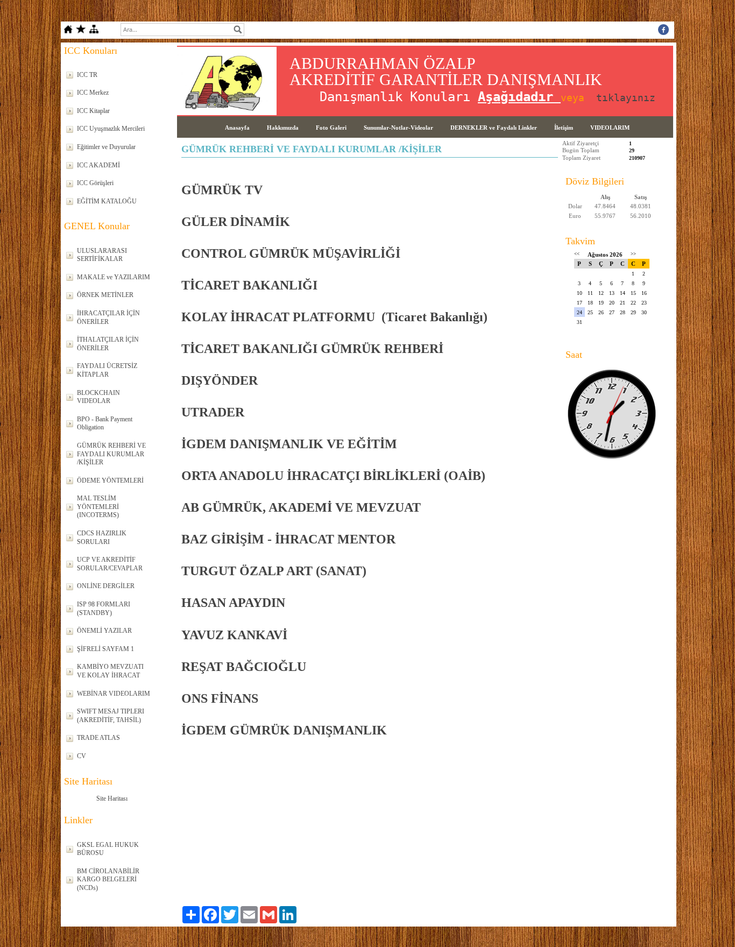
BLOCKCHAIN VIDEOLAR (98, 397)
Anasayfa (237, 127)
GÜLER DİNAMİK (237, 222)
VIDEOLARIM (610, 127)
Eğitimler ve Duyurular (106, 147)
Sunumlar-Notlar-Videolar (398, 127)
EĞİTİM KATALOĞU (107, 201)
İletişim (563, 127)
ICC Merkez (93, 92)
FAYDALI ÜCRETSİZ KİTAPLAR (107, 370)
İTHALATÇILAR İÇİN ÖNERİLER (108, 344)
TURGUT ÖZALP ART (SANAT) (273, 571)
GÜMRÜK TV (222, 190)
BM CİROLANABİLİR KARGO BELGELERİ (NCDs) (108, 879)
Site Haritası (112, 798)
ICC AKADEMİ (98, 165)
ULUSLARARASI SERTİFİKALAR (102, 255)
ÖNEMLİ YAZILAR (104, 630)
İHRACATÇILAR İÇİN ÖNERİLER (108, 317)
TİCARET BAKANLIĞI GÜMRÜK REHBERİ (312, 349)
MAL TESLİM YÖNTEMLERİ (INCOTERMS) (98, 506)
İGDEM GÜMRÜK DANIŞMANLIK (285, 730)
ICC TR (87, 75)
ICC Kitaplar (93, 111)
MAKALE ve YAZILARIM (113, 277)
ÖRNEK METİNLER (105, 295)
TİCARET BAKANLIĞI (249, 285)
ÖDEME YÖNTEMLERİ (110, 480)
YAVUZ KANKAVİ (234, 635)
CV (81, 756)
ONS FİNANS (219, 698)
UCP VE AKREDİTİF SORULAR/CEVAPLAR (110, 564)
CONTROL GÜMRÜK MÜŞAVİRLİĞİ (290, 253)
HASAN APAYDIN (233, 603)
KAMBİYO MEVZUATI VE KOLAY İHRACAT (110, 671)
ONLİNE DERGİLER (106, 586)
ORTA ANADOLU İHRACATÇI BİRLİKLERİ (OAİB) (333, 476)
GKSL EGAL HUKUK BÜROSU (108, 849)
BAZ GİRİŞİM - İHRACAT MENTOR (288, 539)
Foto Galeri (331, 127)
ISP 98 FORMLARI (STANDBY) (103, 608)
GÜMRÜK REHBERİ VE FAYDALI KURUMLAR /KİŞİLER (111, 454)
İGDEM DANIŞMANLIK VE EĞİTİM (289, 444)
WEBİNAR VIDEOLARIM (113, 693)
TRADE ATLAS (98, 737)
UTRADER (212, 412)
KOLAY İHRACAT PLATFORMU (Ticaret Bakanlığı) (334, 317)
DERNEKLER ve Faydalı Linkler (493, 127)
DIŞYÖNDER (219, 380)
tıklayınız (625, 97)
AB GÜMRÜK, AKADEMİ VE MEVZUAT (301, 507)
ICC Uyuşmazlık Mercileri (111, 128)
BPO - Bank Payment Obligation (104, 423)
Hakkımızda (283, 127)
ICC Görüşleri (95, 183)
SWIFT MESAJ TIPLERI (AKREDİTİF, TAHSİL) (110, 716)
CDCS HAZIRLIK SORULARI (101, 537)
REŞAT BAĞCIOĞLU (243, 667)
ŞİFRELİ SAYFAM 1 (105, 649)
